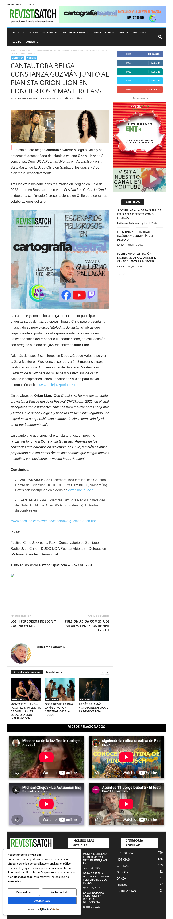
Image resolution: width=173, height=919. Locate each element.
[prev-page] (102, 672)
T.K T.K (120, 244)
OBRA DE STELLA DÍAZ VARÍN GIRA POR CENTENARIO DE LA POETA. (59, 709)
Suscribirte (152, 89)
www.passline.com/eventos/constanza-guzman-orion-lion (54, 521)
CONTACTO (32, 41)
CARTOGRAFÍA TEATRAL (75, 32)
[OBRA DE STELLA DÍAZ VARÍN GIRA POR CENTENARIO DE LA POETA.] (60, 689)
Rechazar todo (59, 892)
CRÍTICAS (33, 32)
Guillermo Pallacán (26, 98)
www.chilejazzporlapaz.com (59, 385)
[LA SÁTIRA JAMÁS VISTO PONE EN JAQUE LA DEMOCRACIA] (94, 689)
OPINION (122, 872)
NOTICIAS (18, 32)
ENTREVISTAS (49, 32)
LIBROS (109, 32)
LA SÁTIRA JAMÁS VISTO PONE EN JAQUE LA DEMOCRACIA (93, 707)
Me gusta (154, 53)
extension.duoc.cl (81, 490)
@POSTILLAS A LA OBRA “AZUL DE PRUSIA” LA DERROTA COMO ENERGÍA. (139, 214)
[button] (160, 37)
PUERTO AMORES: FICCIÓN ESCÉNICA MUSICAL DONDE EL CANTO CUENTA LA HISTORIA (136, 257)
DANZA (97, 32)
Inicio (13, 50)
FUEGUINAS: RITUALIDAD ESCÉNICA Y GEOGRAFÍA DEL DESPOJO (135, 235)
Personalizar (23, 892)
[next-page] (107, 672)
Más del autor (54, 672)
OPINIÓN (123, 32)
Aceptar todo (42, 900)
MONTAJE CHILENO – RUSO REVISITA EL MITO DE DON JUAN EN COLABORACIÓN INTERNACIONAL (26, 711)
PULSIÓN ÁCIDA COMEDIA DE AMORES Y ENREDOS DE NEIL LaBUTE (87, 625)
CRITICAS (123, 866)
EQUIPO (17, 41)
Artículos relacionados (27, 672)
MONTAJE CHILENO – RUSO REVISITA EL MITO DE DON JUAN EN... (95, 858)
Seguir (155, 62)
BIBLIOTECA (139, 32)
